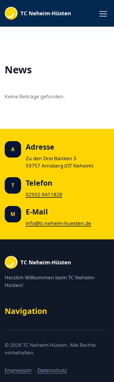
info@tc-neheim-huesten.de (58, 223)
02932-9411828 (44, 194)
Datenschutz (52, 370)
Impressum (18, 370)
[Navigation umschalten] (103, 13)
